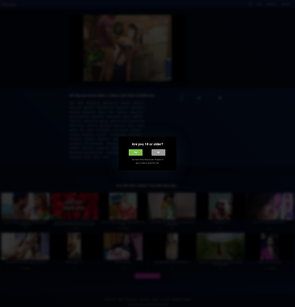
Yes (135, 152)
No (158, 152)
